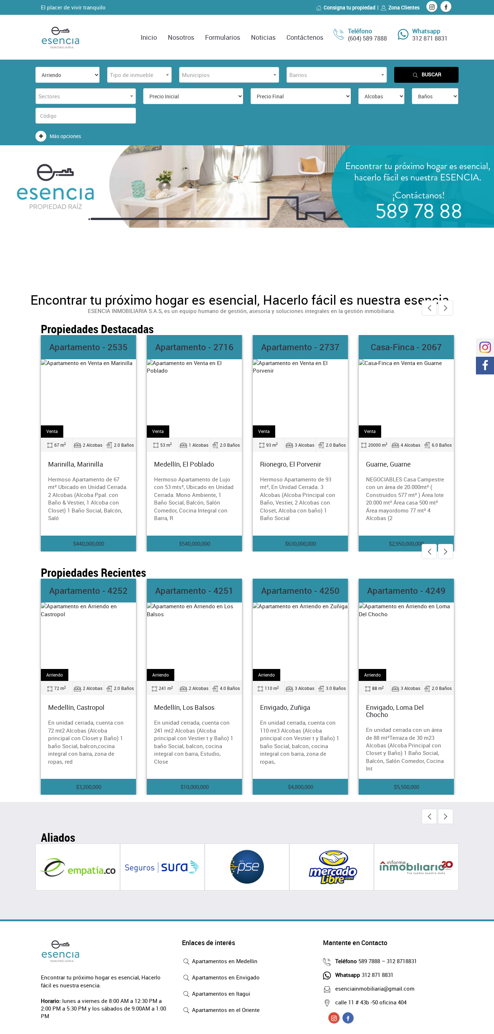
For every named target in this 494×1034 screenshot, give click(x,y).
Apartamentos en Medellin (224, 961)
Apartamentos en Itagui (220, 993)
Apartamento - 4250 (300, 590)
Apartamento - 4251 (194, 590)
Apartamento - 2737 (300, 347)
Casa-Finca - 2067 (406, 347)
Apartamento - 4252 (88, 590)
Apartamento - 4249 (406, 590)
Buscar (431, 74)
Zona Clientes (404, 7)
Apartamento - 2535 (88, 347)
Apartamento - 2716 (194, 347)
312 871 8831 (430, 38)
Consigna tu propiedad (349, 7)
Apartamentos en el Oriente (225, 1009)
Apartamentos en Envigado (225, 977)
